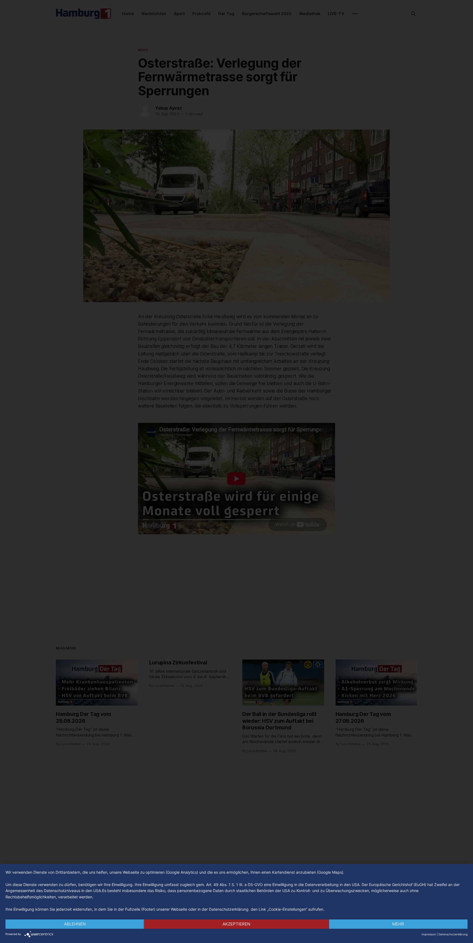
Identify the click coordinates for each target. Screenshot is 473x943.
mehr (398, 924)
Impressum (429, 934)
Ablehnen (75, 924)
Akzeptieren (236, 924)
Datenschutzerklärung (453, 934)
